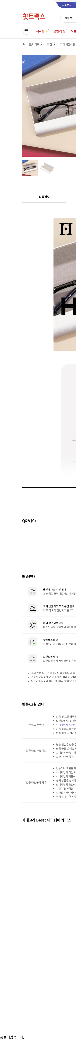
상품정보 (44, 196)
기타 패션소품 (67, 44)
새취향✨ (42, 31)
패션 (49, 44)
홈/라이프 (34, 44)
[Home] (23, 44)
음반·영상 (59, 31)
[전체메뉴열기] (26, 31)
